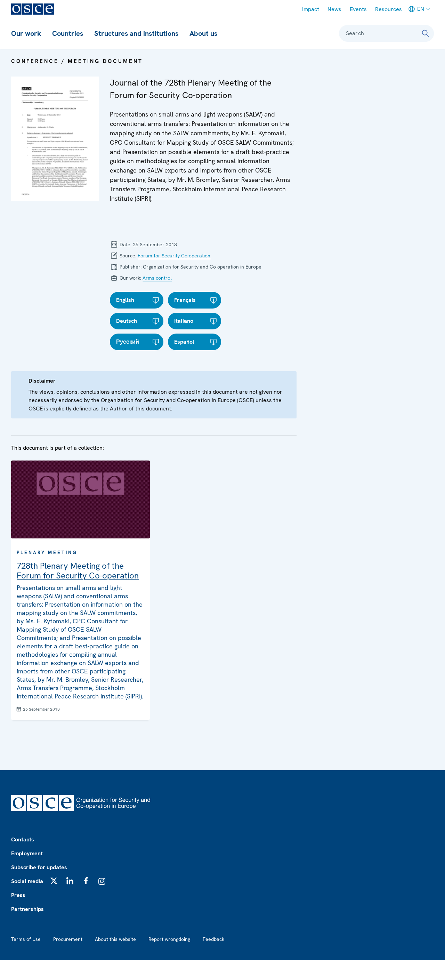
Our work (26, 33)
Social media (27, 881)
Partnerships (27, 909)
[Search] (425, 33)
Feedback (213, 939)
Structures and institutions (136, 33)
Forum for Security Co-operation (174, 256)
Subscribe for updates (39, 867)
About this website (115, 939)
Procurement (67, 939)
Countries (67, 33)
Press (18, 895)
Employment (27, 853)
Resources (388, 9)
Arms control (157, 278)
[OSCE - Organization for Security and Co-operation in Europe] (32, 9)
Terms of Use (26, 939)
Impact (310, 9)
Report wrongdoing (169, 939)
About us (203, 33)
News (334, 9)
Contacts (22, 839)
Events (358, 9)
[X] (54, 880)
